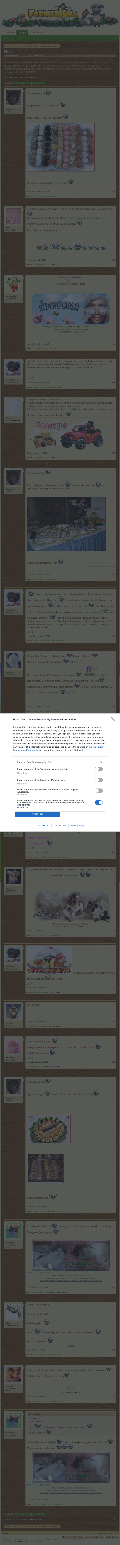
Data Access (60, 825)
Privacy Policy (78, 825)
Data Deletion (42, 825)
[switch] (99, 769)
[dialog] (60, 772)
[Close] (114, 720)
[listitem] (60, 762)
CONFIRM (37, 814)
